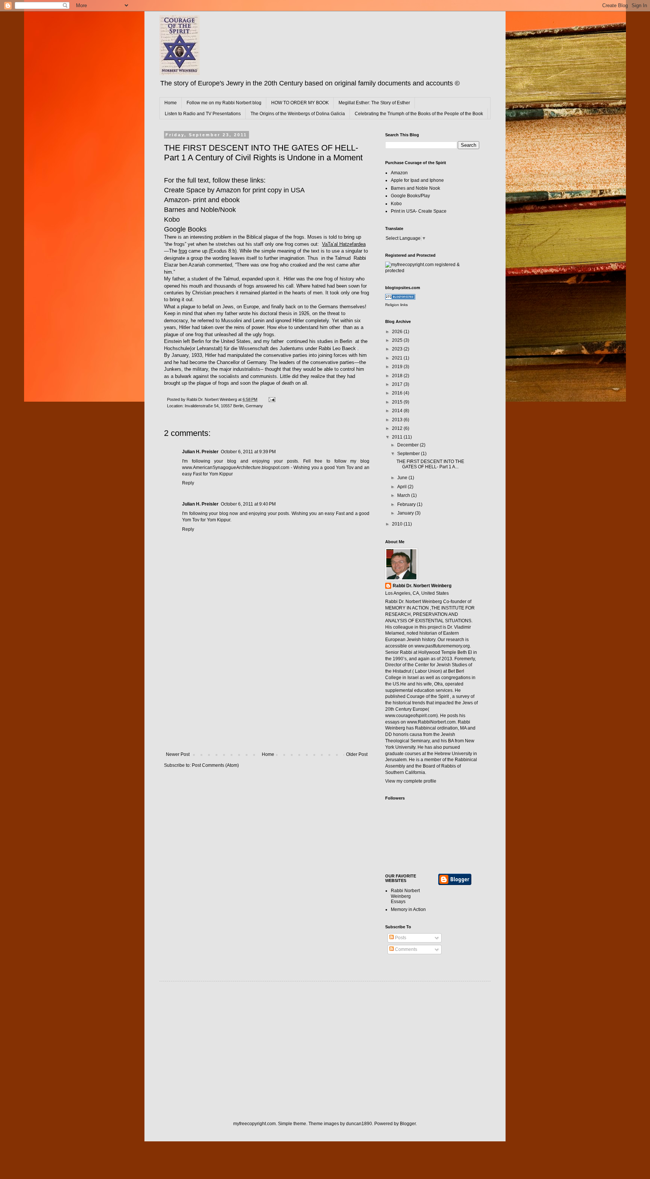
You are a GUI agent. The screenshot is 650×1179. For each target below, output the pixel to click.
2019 (398, 366)
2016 (398, 393)
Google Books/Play (410, 195)
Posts (400, 937)
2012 (398, 428)
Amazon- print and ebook (202, 200)
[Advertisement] (266, 695)
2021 (398, 358)
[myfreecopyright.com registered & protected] (432, 270)
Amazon (399, 172)
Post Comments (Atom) (215, 765)
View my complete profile (410, 781)
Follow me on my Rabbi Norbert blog (224, 102)
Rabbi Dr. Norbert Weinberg (422, 585)
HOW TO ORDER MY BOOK (300, 102)
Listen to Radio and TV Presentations (203, 113)
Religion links (396, 305)
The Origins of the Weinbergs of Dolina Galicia (298, 113)
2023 (398, 349)
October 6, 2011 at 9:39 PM (248, 451)
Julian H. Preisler (200, 451)
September (409, 453)
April (402, 486)
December (408, 445)
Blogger (408, 1123)
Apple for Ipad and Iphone (417, 180)
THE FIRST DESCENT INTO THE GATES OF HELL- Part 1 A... (430, 464)
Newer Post (178, 754)
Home (170, 102)
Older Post (357, 754)
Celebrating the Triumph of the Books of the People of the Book (419, 113)
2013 (398, 419)
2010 (398, 524)
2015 (398, 402)
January (406, 513)
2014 (398, 410)
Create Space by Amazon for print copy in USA (234, 190)
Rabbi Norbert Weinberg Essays (405, 896)
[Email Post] (271, 399)
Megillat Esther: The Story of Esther (374, 102)
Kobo (172, 219)
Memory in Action (408, 909)
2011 (398, 437)
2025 (398, 340)
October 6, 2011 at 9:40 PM (248, 504)
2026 (398, 331)
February (407, 504)
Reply (188, 483)
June (403, 477)
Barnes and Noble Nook (415, 188)
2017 (398, 384)
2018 (398, 375)
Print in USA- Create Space (418, 211)
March (404, 495)
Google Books (185, 229)
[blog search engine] (400, 298)
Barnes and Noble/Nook (200, 209)
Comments (405, 949)
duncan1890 (359, 1123)
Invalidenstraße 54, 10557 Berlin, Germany (224, 406)
